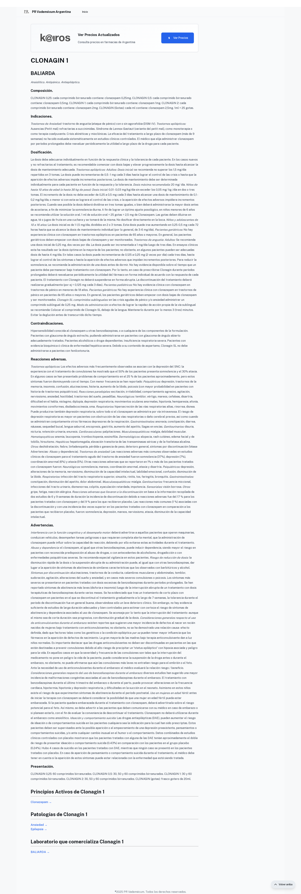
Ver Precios (180, 37)
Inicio (85, 11)
